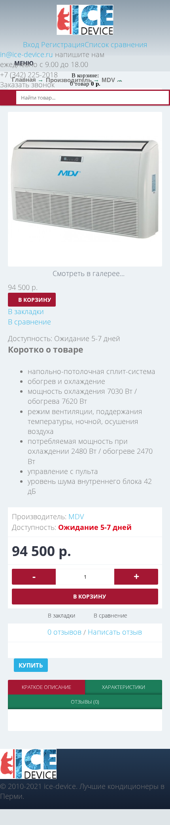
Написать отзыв (115, 632)
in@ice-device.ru (26, 54)
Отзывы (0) (85, 701)
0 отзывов (64, 632)
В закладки (61, 615)
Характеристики (123, 687)
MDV (76, 516)
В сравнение (110, 615)
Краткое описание (46, 687)
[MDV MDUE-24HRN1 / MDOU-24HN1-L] (85, 189)
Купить (31, 665)
